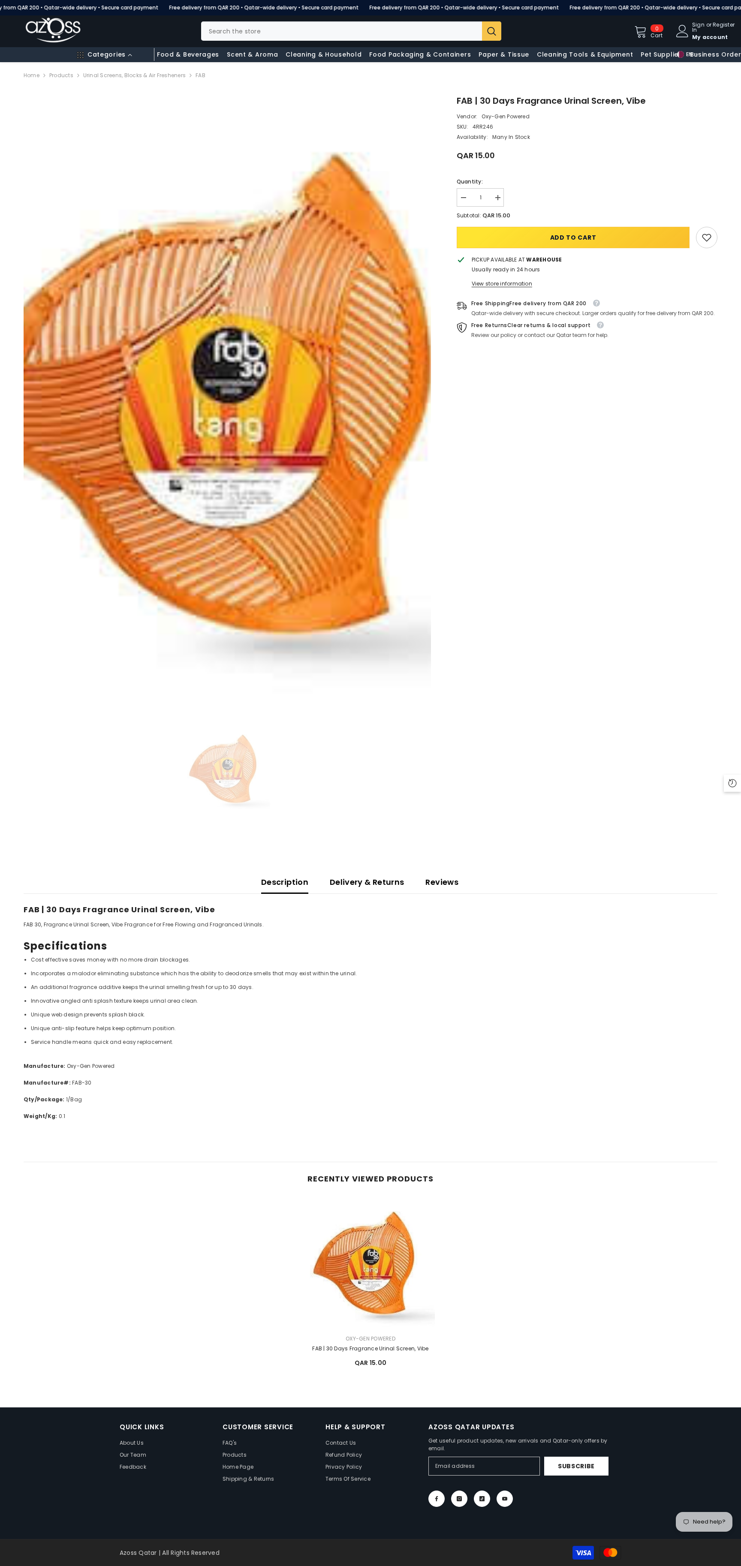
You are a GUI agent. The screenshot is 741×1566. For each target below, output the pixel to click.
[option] (227, 395)
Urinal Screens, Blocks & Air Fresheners (134, 75)
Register (724, 25)
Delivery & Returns (367, 882)
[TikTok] (482, 1499)
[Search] (351, 31)
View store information (502, 283)
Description (284, 882)
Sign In (698, 27)
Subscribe (576, 1466)
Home (31, 75)
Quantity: (470, 181)
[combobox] (341, 31)
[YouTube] (505, 1499)
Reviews (441, 882)
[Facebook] (436, 1499)
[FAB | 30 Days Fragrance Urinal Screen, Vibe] (370, 1263)
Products (61, 75)
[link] (706, 237)
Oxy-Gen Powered (506, 116)
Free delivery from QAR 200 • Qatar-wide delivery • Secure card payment (263, 7)
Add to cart (573, 237)
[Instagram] (459, 1499)
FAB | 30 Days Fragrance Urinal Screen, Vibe (370, 1348)
